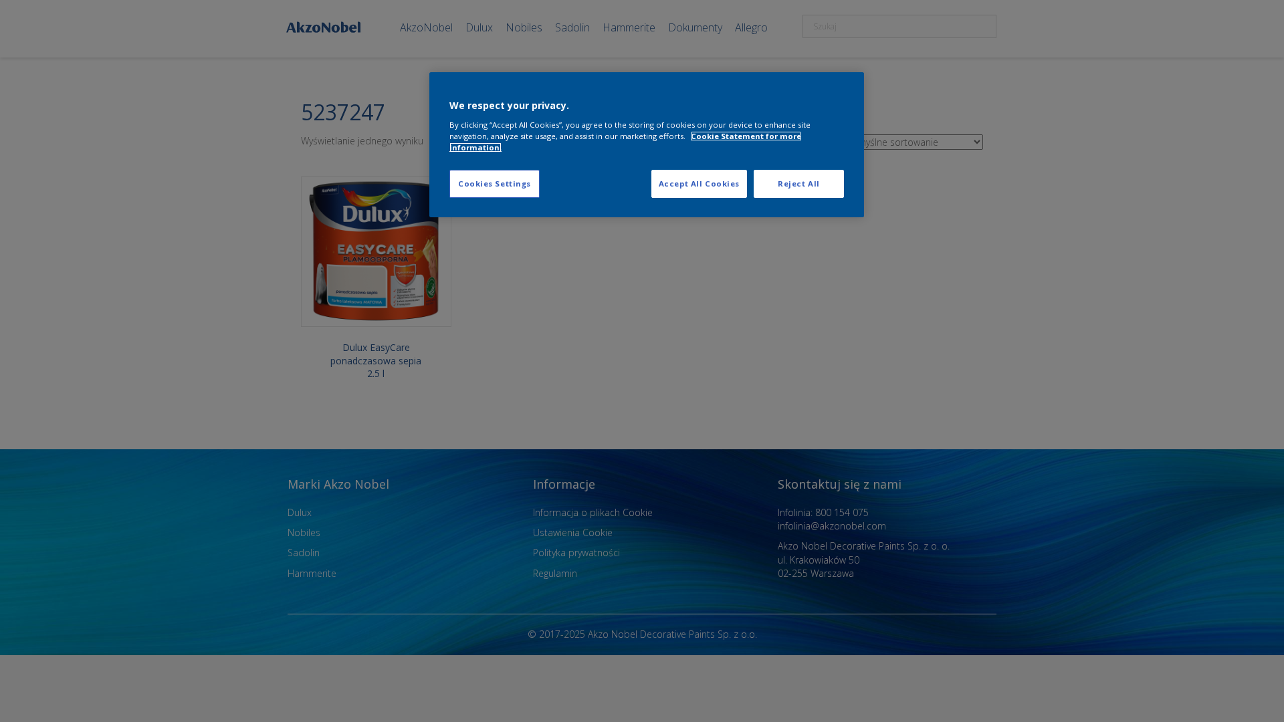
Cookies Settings (494, 183)
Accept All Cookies (699, 183)
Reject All (799, 183)
